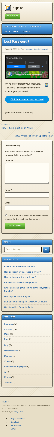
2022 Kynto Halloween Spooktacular (33, 136)
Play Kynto (12, 16)
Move (6, 334)
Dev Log (8, 356)
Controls (36, 49)
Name (8, 190)
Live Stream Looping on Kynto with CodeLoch (26, 301)
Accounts (29, 49)
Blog (6, 345)
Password (44, 49)
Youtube (8, 382)
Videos (7, 361)
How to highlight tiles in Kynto (17, 128)
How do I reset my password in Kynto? (22, 272)
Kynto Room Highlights (15, 366)
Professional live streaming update (20, 282)
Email (8, 203)
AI (5, 372)
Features (8, 324)
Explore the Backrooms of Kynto (19, 266)
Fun (6, 339)
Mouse (7, 377)
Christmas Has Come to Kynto (18, 307)
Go (46, 249)
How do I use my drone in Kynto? (20, 277)
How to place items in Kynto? (18, 296)
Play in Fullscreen (15, 26)
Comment (10, 160)
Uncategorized (11, 350)
